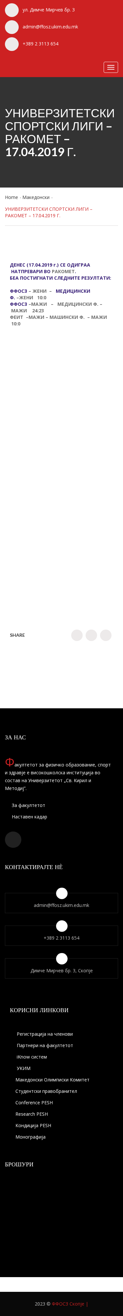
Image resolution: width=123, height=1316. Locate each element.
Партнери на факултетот (44, 1045)
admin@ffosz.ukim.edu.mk (50, 27)
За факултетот (27, 805)
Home (11, 197)
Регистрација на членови (44, 1034)
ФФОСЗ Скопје (68, 1304)
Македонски (36, 197)
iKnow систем (31, 1057)
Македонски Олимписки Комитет (52, 1080)
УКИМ (23, 1068)
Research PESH (31, 1114)
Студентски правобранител (46, 1091)
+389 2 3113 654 (40, 44)
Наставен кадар (28, 817)
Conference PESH (34, 1102)
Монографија (30, 1137)
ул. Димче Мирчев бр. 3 (49, 10)
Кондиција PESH (33, 1125)
